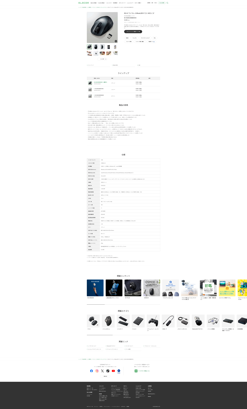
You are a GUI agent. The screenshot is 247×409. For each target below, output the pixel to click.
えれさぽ (125, 389)
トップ (79, 7)
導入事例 (88, 395)
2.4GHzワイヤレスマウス (101, 7)
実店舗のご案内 (138, 388)
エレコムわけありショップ (140, 395)
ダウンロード (122, 2)
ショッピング (130, 2)
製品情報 (84, 7)
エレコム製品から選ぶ (103, 397)
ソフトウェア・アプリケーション (117, 391)
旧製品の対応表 (101, 400)
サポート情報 (137, 2)
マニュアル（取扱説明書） (116, 389)
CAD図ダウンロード (114, 395)
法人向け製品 (101, 2)
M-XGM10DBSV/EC (99, 88)
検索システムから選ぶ (103, 399)
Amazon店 (137, 397)
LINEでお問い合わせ (127, 397)
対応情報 (115, 2)
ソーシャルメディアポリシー (116, 406)
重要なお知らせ (126, 394)
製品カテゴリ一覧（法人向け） (92, 389)
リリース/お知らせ (102, 388)
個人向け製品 (93, 2)
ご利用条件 (100, 406)
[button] (101, 386)
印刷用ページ (151, 41)
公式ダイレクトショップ (140, 391)
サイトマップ (96, 406)
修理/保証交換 (125, 392)
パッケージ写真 (128, 41)
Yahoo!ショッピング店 (140, 394)
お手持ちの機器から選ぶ (103, 395)
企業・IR (149, 388)
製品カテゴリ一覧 (90, 388)
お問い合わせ (125, 391)
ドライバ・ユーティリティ (116, 388)
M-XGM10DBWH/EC (99, 95)
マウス (93, 7)
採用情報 (149, 391)
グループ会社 (150, 389)
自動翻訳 (128, 406)
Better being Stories (102, 391)
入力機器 (89, 7)
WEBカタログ (113, 392)
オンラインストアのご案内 (140, 389)
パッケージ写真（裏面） (140, 41)
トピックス (108, 2)
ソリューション (89, 394)
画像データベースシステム (116, 394)
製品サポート (125, 388)
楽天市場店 (138, 392)
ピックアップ (101, 389)
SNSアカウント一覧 (90, 406)
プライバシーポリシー (107, 406)
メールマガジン (126, 395)
